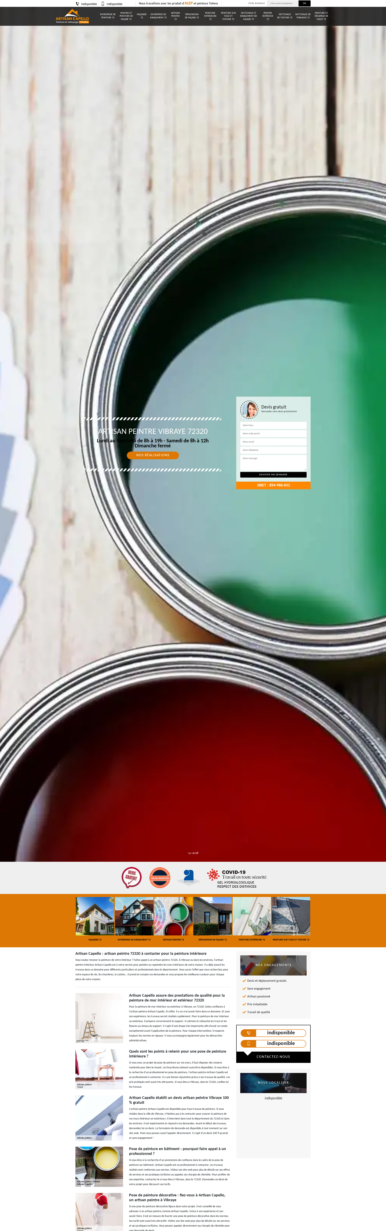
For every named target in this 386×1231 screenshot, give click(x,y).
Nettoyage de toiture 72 (284, 16)
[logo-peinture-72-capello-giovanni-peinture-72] (72, 16)
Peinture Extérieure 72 (210, 16)
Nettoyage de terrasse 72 (303, 16)
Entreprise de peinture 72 (108, 16)
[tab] (193, 492)
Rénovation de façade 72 (192, 16)
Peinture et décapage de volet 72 (321, 16)
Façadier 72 (142, 16)
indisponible (89, 4)
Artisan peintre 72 (175, 16)
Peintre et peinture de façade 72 (126, 16)
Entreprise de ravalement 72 (158, 16)
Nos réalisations (152, 455)
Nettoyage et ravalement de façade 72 (248, 16)
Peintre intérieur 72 (267, 16)
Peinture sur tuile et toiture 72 (228, 16)
